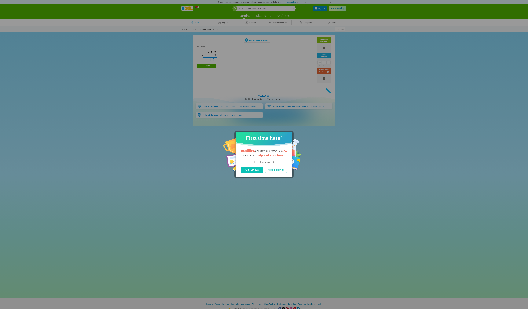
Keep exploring (276, 169)
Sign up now (252, 169)
